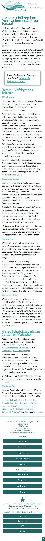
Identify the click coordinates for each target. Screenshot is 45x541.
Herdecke (6, 405)
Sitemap (22, 531)
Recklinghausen (18, 408)
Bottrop (13, 400)
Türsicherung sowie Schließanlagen (16, 350)
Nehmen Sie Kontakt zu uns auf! (18, 80)
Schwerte (29, 408)
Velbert (14, 411)
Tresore (22, 492)
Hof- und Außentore (22, 459)
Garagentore (22, 441)
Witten (26, 411)
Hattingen (32, 403)
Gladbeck (17, 403)
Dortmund (20, 400)
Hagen (24, 403)
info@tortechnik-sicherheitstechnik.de (22, 432)
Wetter (20, 411)
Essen (35, 400)
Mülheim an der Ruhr (24, 405)
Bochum (5, 400)
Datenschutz (22, 521)
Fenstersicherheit (22, 474)
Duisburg (29, 400)
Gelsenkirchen (7, 403)
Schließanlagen (22, 486)
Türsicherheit (22, 480)
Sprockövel (6, 411)
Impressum (22, 516)
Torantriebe (22, 464)
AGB (22, 526)
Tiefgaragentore (22, 453)
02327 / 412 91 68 (24, 428)
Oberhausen (7, 408)
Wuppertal (38, 411)
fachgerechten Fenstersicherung (15, 347)
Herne (12, 405)
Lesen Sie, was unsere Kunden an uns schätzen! (22, 508)
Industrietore (22, 447)
